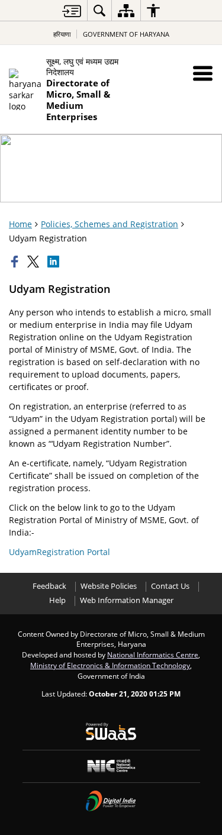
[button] (202, 73)
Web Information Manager (126, 600)
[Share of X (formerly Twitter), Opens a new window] (34, 261)
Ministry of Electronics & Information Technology (110, 665)
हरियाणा (61, 34)
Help (57, 600)
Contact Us (170, 586)
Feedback (49, 586)
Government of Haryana (126, 34)
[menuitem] (99, 10)
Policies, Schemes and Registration (109, 224)
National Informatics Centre (152, 654)
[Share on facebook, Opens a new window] (16, 261)
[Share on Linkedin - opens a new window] (54, 261)
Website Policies (109, 586)
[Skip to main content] (71, 11)
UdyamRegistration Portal (59, 551)
